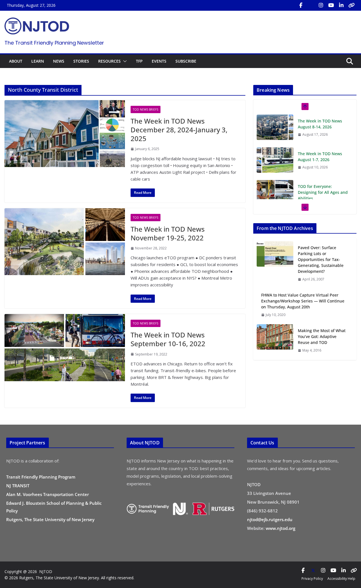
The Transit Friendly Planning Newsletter (54, 42)
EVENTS (159, 61)
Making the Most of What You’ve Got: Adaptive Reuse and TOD (321, 336)
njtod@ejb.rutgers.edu (269, 519)
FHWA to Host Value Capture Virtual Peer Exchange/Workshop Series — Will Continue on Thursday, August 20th (302, 301)
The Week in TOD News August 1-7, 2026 (320, 143)
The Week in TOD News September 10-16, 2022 (168, 339)
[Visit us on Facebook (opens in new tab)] (300, 5)
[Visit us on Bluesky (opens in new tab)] (351, 5)
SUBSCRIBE (185, 61)
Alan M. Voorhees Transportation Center (47, 494)
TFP (139, 61)
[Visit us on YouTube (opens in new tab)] (331, 5)
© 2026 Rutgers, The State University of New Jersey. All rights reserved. (69, 577)
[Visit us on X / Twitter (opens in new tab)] (311, 5)
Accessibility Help (341, 578)
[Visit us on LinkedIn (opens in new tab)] (341, 5)
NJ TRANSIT (17, 485)
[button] (124, 61)
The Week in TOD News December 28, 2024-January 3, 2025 (179, 129)
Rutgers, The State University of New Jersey (50, 519)
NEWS (58, 61)
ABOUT (15, 61)
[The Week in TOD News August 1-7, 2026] (275, 146)
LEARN (37, 61)
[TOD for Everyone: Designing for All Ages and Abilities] (275, 179)
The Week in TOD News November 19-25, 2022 (168, 233)
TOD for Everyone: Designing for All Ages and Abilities (323, 178)
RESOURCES (109, 61)
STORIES (81, 61)
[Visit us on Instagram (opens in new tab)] (321, 5)
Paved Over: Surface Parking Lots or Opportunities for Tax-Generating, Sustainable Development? (321, 259)
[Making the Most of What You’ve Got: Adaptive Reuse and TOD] (275, 340)
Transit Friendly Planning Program (40, 477)
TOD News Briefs (145, 109)
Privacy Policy (312, 578)
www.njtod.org (280, 528)
